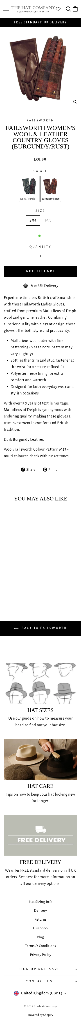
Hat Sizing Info (40, 902)
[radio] (29, 189)
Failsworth (40, 120)
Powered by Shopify (40, 1015)
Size (40, 210)
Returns (40, 919)
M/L (48, 220)
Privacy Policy (40, 955)
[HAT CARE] (40, 759)
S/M (32, 220)
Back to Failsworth (43, 628)
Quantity (40, 246)
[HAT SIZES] (40, 683)
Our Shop (40, 928)
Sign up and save (39, 969)
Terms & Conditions (40, 946)
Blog (40, 937)
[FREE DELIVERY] (40, 835)
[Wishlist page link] (60, 9)
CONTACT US (39, 981)
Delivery (40, 910)
